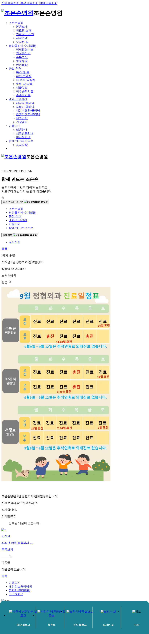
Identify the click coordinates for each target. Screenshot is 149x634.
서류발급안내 (24, 133)
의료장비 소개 (25, 34)
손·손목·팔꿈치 (25, 80)
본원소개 (22, 26)
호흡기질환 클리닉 (28, 114)
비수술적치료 (24, 91)
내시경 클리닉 (25, 102)
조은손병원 (16, 22)
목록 (4, 248)
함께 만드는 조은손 (21, 141)
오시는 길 (22, 41)
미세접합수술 (24, 49)
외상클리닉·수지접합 (22, 45)
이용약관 (14, 582)
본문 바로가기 (29, 3)
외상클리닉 (23, 53)
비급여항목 (16, 594)
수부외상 (22, 57)
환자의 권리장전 (19, 590)
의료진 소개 (23, 30)
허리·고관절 (23, 76)
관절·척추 (15, 68)
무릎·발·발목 (24, 83)
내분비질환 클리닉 (28, 110)
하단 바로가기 (48, 3)
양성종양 (22, 60)
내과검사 (22, 118)
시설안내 (22, 38)
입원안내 (22, 129)
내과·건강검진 (18, 99)
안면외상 (22, 64)
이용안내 (14, 125)
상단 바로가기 (10, 3)
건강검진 (22, 121)
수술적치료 (23, 95)
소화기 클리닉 (25, 106)
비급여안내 (23, 137)
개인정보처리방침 (20, 586)
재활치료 (22, 87)
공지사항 (22, 144)
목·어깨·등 (22, 72)
